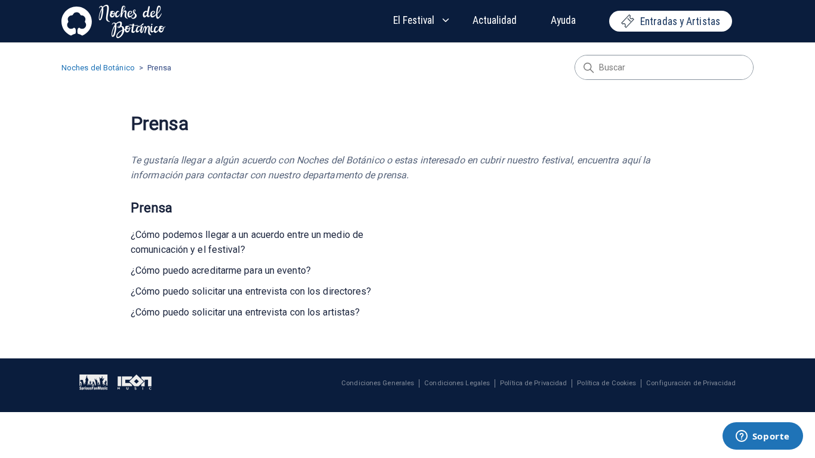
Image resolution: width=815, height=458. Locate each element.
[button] (422, 20)
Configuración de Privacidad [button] (691, 383)
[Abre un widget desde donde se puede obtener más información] (762, 437)
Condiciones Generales (377, 383)
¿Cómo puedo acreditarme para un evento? (221, 270)
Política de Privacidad (533, 383)
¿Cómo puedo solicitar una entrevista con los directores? (251, 291)
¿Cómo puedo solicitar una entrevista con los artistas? (245, 312)
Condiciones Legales (457, 383)
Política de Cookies (606, 383)
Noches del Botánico (98, 67)
